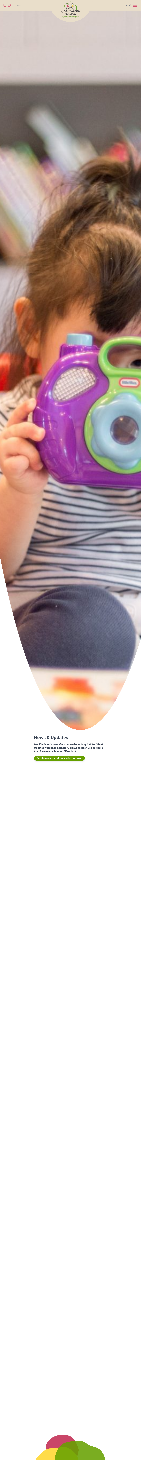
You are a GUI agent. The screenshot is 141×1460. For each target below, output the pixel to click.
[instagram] (9, 5)
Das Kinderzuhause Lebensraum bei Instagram (59, 758)
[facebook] (5, 5)
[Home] (70, 11)
